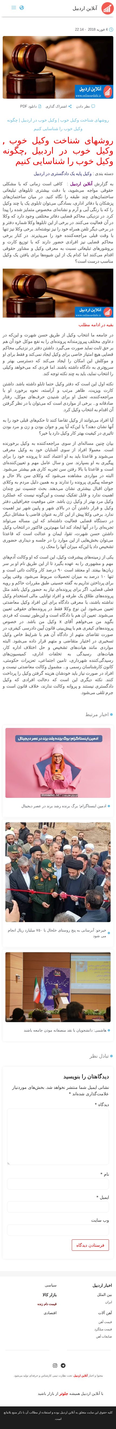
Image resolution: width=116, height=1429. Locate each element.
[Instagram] (55, 1365)
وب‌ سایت (100, 1220)
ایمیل (102, 1197)
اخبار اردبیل (102, 1285)
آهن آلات (105, 1313)
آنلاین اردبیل (85, 8)
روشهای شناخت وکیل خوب (61, 140)
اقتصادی (50, 1313)
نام (104, 1174)
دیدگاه (102, 1104)
